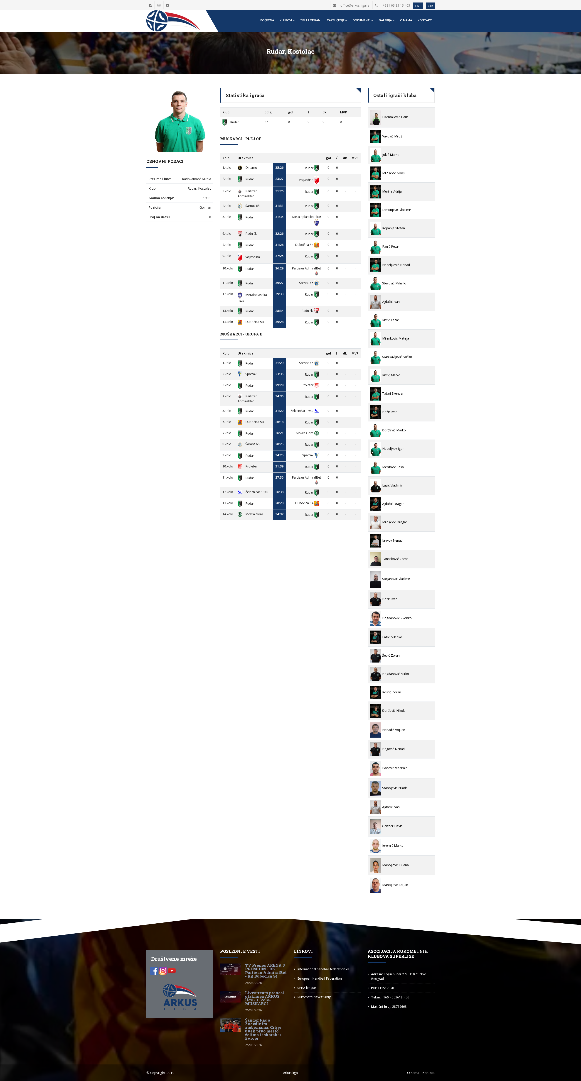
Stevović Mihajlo (393, 283)
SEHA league (306, 988)
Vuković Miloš (391, 136)
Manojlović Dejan (394, 885)
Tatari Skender (392, 393)
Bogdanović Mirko (395, 674)
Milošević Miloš (393, 173)
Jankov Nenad (392, 540)
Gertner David (392, 826)
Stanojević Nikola (394, 788)
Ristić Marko (390, 375)
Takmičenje (336, 20)
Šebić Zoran (390, 655)
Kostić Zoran (391, 692)
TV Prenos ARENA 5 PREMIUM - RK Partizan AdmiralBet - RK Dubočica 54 (266, 971)
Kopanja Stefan (393, 228)
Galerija (385, 20)
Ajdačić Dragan (392, 503)
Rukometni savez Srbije (314, 997)
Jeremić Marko (392, 845)
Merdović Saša (392, 467)
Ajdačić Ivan (390, 301)
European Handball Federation (319, 978)
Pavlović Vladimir (394, 768)
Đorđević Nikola (393, 710)
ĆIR (430, 6)
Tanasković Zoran (395, 559)
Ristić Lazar (390, 320)
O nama (406, 20)
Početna (267, 20)
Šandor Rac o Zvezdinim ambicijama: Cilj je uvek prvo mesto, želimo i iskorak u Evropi (263, 1029)
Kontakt (425, 20)
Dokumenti (362, 20)
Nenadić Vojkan (393, 730)
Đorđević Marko (393, 430)
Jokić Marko (390, 154)
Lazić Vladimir (391, 485)
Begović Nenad (393, 749)
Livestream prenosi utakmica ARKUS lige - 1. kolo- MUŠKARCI (264, 998)
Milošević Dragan (394, 522)
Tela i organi (310, 20)
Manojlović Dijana (395, 865)
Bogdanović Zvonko (396, 618)
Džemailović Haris (395, 117)
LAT (418, 6)
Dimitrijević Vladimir (396, 210)
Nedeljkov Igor (392, 448)
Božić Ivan (389, 412)
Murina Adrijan (392, 191)
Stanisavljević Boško (396, 357)
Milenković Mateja (395, 338)
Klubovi (286, 20)
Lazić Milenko (391, 637)
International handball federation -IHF (324, 969)
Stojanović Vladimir (395, 579)
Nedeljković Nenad (395, 265)
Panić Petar (390, 246)
